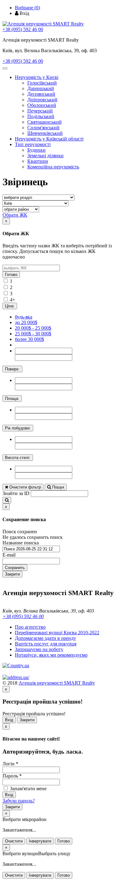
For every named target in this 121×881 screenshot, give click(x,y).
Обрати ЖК (14, 215)
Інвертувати (40, 841)
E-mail (9, 555)
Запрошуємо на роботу (39, 649)
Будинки (36, 150)
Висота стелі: (17, 457)
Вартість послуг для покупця (45, 643)
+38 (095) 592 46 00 (22, 29)
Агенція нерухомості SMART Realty (57, 683)
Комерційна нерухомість (53, 166)
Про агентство (30, 627)
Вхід (9, 720)
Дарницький (40, 88)
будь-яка (23, 316)
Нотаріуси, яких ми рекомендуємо (51, 655)
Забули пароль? (18, 800)
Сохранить (15, 567)
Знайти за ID (15, 493)
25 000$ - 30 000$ (33, 333)
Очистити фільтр (24, 487)
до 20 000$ (26, 322)
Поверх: (12, 369)
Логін (10, 763)
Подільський (40, 116)
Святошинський (44, 122)
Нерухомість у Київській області (49, 138)
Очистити (14, 841)
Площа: (12, 398)
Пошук (57, 487)
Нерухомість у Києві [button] (36, 77)
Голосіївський (42, 82)
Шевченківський (45, 133)
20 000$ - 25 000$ (33, 328)
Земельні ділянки (45, 155)
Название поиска (20, 542)
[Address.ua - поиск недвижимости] (15, 677)
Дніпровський (42, 99)
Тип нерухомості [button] (33, 144)
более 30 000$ (29, 339)
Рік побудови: (18, 428)
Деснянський (41, 94)
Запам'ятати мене (28, 788)
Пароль (12, 775)
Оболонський (41, 105)
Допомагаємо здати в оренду (45, 638)
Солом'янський (43, 127)
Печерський (40, 110)
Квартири (37, 161)
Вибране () (27, 7)
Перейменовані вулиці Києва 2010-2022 (57, 632)
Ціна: (10, 306)
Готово (11, 274)
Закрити (12, 574)
